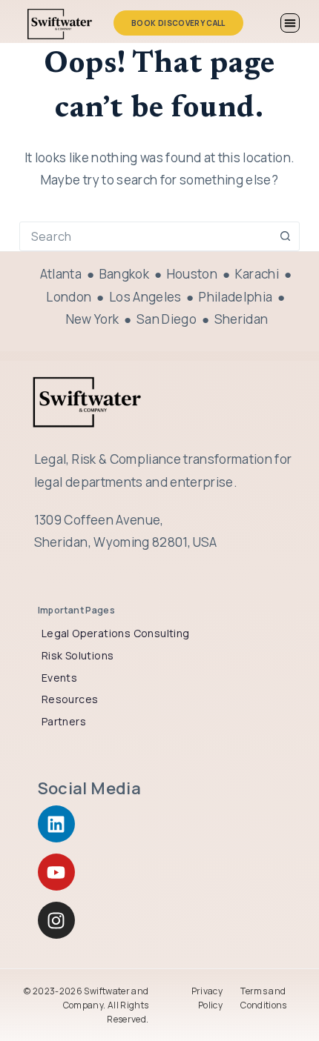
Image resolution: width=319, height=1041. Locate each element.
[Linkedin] (56, 823)
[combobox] (145, 236)
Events (59, 678)
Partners (64, 721)
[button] (290, 23)
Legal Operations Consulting (116, 633)
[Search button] (285, 236)
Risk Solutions (78, 655)
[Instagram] (56, 920)
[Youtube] (56, 872)
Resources (70, 699)
